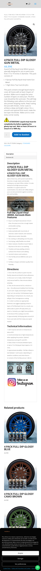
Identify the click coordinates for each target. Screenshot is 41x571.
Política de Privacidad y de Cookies (21, 568)
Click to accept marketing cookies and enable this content (21, 204)
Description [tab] (10, 154)
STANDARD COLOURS (24, 17)
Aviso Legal (35, 568)
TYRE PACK (11, 15)
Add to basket (21, 134)
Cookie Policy (7, 568)
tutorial (9, 398)
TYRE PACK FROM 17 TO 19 (23, 15)
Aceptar (20, 553)
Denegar (20, 559)
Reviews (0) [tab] (9, 157)
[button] (34, 24)
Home (5, 15)
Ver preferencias (20, 564)
